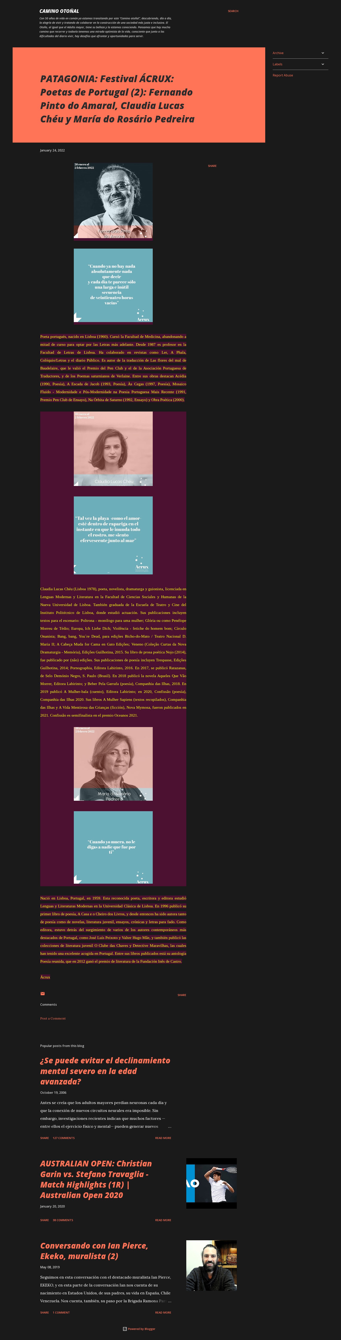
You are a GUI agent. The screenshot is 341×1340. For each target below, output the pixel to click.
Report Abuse (283, 75)
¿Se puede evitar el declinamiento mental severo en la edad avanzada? (105, 1071)
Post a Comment (53, 1018)
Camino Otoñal (59, 11)
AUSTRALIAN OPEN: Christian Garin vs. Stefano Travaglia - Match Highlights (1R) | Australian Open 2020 (96, 1179)
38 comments (63, 1220)
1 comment (61, 1312)
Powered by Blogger (141, 1329)
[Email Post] (42, 995)
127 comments (64, 1138)
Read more (163, 1138)
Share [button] (212, 166)
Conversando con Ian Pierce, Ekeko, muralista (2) (94, 1250)
